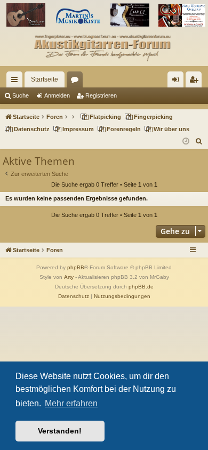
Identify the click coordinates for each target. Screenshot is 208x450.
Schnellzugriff (16, 81)
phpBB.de (141, 287)
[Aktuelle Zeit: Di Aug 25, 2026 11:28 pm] (185, 141)
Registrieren (101, 95)
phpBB (75, 267)
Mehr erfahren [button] (71, 403)
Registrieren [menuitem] (196, 81)
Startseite (44, 79)
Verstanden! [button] (60, 431)
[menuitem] (199, 141)
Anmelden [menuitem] (177, 81)
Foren (77, 81)
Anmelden (57, 95)
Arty (69, 277)
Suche (20, 95)
